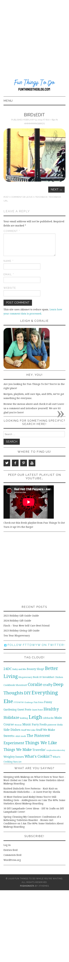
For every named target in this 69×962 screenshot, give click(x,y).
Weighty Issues (14, 756)
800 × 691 (50, 119)
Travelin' (39, 750)
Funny (48, 702)
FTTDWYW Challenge (23, 702)
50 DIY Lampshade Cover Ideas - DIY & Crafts (30, 808)
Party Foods (39, 724)
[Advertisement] (34, 36)
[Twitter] (7, 463)
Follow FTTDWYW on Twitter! (36, 645)
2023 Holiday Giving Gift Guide (22, 630)
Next (56, 189)
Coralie (35, 684)
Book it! (37, 677)
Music (26, 724)
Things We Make (18, 750)
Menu (8, 100)
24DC (8, 669)
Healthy (51, 709)
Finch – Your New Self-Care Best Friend (27, 625)
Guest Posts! (37, 710)
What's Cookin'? (38, 756)
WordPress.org (12, 860)
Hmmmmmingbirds (34, 123)
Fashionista (27, 886)
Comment (12, 231)
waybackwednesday (55, 750)
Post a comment (13, 197)
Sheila (60, 725)
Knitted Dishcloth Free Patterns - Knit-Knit (29, 788)
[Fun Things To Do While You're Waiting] (35, 85)
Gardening (10, 709)
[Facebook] (15, 463)
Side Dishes (12, 729)
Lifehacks (48, 718)
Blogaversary (25, 677)
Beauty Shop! (35, 669)
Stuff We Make (45, 729)
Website (10, 288)
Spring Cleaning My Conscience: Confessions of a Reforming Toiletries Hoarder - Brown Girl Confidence (32, 820)
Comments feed (12, 855)
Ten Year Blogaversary (17, 635)
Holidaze (11, 717)
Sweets (9, 736)
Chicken (59, 677)
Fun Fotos (38, 702)
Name (9, 261)
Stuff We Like (28, 730)
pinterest (51, 724)
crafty (48, 685)
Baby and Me (19, 669)
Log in (7, 845)
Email (9, 274)
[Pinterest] (23, 463)
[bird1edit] (35, 154)
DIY (27, 693)
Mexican (18, 725)
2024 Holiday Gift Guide (17, 620)
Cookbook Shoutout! (15, 685)
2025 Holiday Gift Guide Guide (21, 615)
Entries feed (11, 850)
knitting (24, 718)
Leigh (35, 717)
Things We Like (41, 742)
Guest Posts (24, 709)
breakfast (48, 677)
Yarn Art (17, 761)
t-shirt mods (20, 736)
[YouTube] (32, 463)
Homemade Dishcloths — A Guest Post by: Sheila (32, 792)
